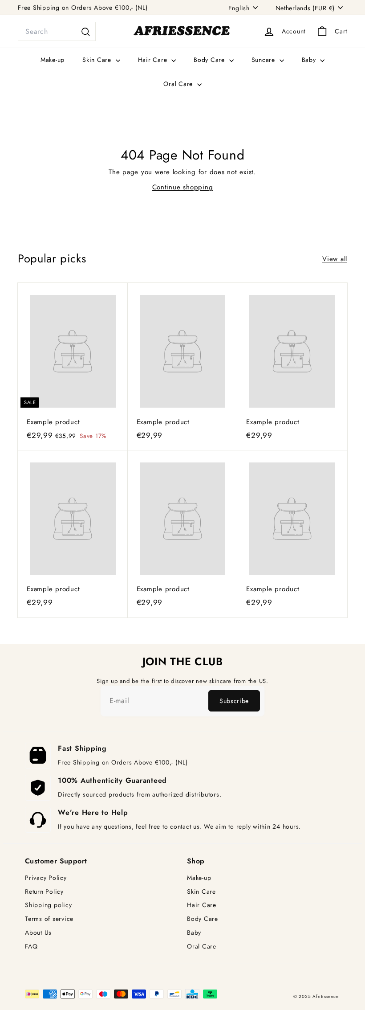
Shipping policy (48, 905)
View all (334, 259)
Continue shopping (182, 187)
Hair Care (154, 59)
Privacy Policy (46, 877)
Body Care (210, 59)
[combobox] (57, 31)
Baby (310, 59)
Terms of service (49, 918)
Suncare (264, 59)
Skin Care (98, 59)
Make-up (53, 59)
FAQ (31, 946)
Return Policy (44, 891)
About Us (38, 932)
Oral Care (179, 83)
